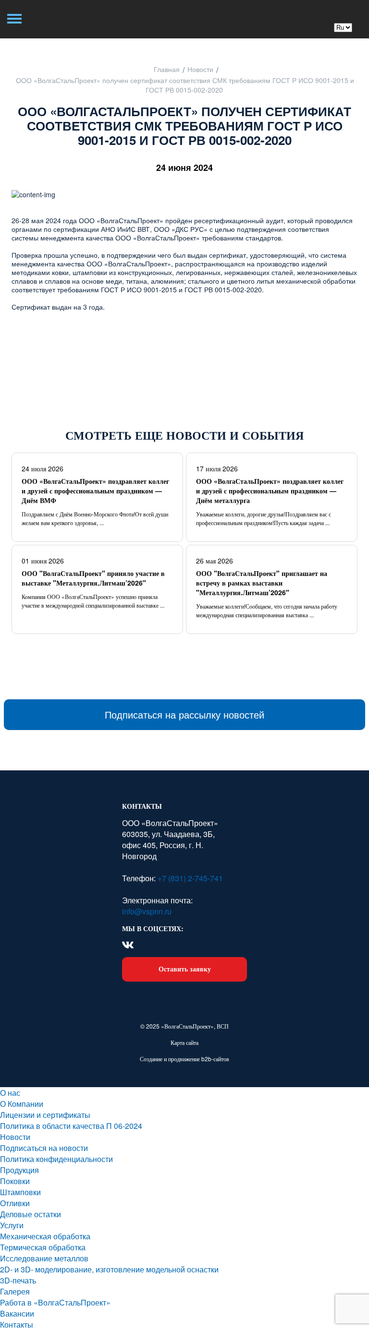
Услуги (12, 1225)
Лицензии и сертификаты (45, 1114)
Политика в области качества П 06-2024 (71, 1125)
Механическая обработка (45, 1236)
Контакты (16, 1324)
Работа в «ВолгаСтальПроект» (55, 1302)
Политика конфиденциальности (56, 1158)
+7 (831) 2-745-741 (189, 878)
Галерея (15, 1291)
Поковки (15, 1180)
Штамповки (20, 1192)
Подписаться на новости (44, 1147)
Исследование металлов (44, 1258)
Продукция (19, 1169)
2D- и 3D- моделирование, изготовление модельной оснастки (109, 1269)
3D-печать (18, 1280)
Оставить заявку (185, 968)
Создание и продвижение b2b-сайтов (184, 1058)
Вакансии (17, 1313)
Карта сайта (184, 1042)
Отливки (15, 1203)
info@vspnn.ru (147, 911)
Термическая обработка (43, 1247)
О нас (10, 1092)
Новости (15, 1136)
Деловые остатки (30, 1214)
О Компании (21, 1103)
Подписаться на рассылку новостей (184, 714)
